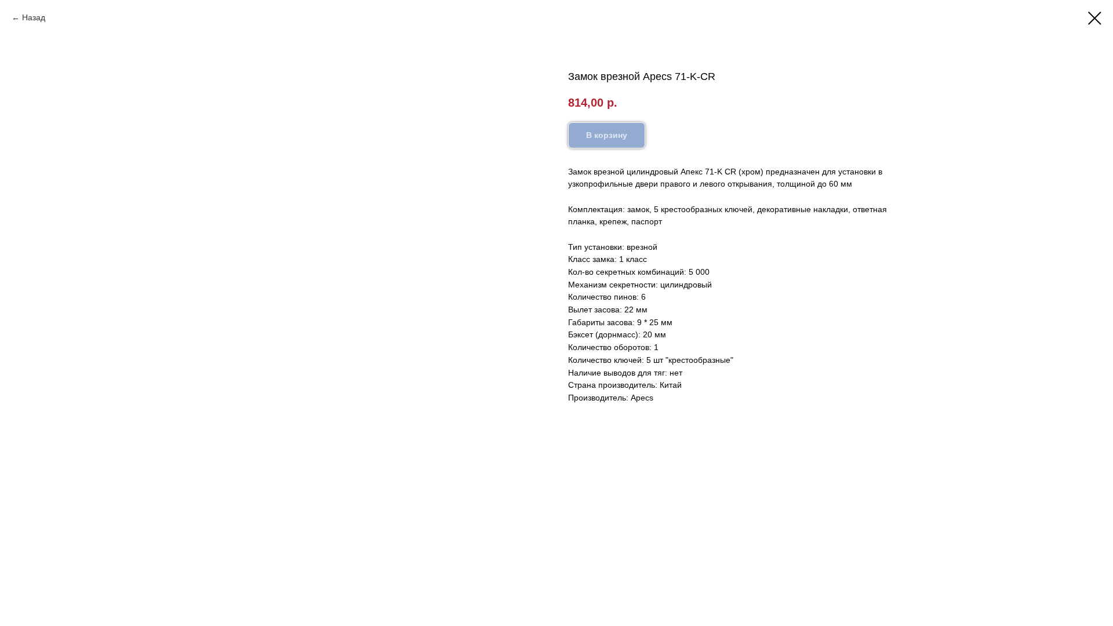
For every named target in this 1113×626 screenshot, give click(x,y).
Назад (33, 17)
